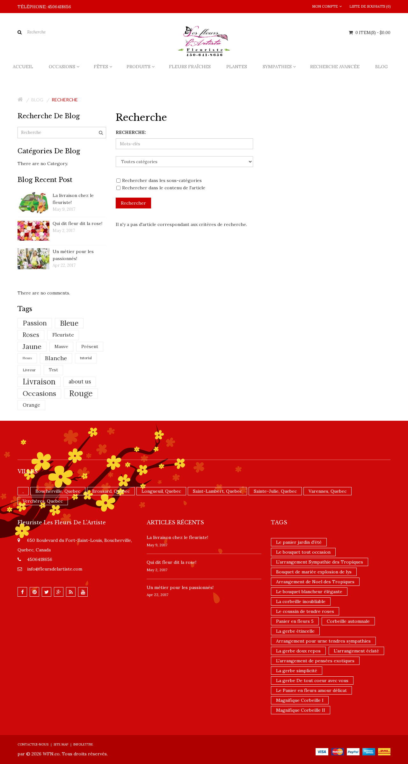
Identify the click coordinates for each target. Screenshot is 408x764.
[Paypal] (353, 751)
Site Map (61, 744)
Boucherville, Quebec (57, 491)
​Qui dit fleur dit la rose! (77, 223)
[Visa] (322, 751)
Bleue (69, 323)
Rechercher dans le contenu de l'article (163, 188)
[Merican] (368, 751)
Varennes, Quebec (327, 491)
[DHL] (384, 751)
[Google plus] (58, 592)
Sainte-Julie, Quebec (275, 491)
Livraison (39, 382)
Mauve (61, 346)
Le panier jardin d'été (299, 542)
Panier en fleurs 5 (295, 621)
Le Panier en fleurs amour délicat (311, 690)
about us (80, 381)
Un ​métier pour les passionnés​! (180, 587)
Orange (31, 405)
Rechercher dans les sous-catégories (162, 180)
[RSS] (71, 592)
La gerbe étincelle (295, 631)
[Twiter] (46, 592)
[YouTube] (83, 592)
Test (53, 370)
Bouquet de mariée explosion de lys (314, 572)
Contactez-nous (33, 744)
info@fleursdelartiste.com (54, 569)
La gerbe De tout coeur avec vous (312, 680)
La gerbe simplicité (296, 670)
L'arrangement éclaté (356, 651)
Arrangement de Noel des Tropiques (315, 582)
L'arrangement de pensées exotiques (315, 661)
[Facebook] (22, 592)
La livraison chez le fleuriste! (177, 537)
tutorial (86, 358)
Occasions (39, 393)
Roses (31, 334)
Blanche (56, 358)
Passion (35, 323)
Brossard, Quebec (111, 491)
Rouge (81, 393)
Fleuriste (63, 334)
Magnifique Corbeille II (300, 710)
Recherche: (131, 132)
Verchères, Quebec (43, 501)
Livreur (29, 369)
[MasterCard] (337, 751)
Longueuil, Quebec (161, 491)
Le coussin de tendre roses (305, 611)
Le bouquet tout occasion (303, 552)
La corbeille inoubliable (300, 601)
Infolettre (83, 744)
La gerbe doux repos (298, 651)
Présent (89, 346)
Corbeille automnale (348, 621)
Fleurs (27, 358)
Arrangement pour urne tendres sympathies (323, 641)
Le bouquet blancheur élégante (309, 591)
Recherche (65, 99)
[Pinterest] (34, 592)
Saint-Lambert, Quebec (217, 491)
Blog (37, 99)
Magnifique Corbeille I (300, 700)
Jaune (32, 346)
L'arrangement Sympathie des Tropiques (319, 562)
